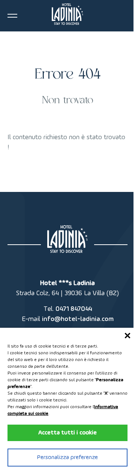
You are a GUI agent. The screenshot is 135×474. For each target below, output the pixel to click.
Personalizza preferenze (67, 458)
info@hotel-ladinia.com (78, 319)
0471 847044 (74, 309)
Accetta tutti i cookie (67, 433)
